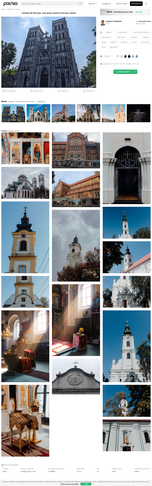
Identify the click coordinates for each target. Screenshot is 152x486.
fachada (124, 42)
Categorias (106, 4)
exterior (113, 42)
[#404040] (125, 56)
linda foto (120, 37)
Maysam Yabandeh (114, 21)
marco (134, 42)
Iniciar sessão (121, 4)
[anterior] (3, 49)
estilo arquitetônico (141, 32)
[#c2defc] (121, 56)
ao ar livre (145, 42)
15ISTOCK (41, 101)
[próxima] (93, 49)
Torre (103, 47)
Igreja (107, 56)
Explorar (91, 4)
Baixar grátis (124, 72)
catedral (133, 37)
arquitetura (122, 32)
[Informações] (137, 64)
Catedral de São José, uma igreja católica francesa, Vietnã (49, 13)
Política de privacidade (70, 484)
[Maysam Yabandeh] (102, 25)
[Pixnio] (10, 4)
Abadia (108, 32)
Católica (146, 37)
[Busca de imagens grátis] (80, 3)
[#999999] (136, 56)
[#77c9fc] (133, 56)
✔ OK (86, 484)
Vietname (113, 47)
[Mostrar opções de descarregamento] (135, 72)
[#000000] (129, 56)
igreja (103, 42)
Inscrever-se (136, 4)
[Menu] (146, 3)
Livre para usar (144, 21)
